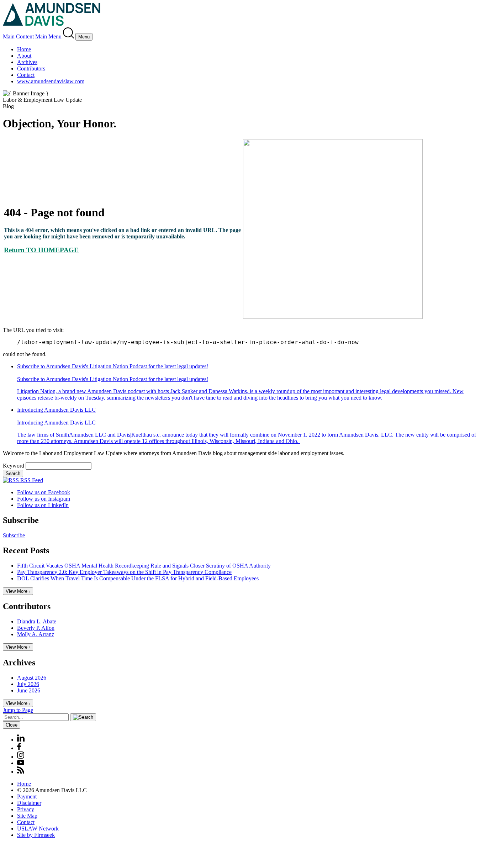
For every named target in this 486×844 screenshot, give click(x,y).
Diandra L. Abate (36, 621)
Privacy (25, 809)
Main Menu (48, 36)
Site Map (27, 816)
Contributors (31, 68)
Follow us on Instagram (43, 499)
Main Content (18, 36)
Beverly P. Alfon (35, 628)
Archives (27, 62)
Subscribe (14, 535)
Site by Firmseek (36, 835)
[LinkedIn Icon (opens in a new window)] (21, 740)
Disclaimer (29, 803)
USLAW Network (38, 828)
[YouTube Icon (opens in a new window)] (20, 763)
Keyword (13, 466)
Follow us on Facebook (43, 492)
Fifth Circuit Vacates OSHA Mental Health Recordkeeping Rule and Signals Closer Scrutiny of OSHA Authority (144, 566)
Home (24, 49)
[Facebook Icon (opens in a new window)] (19, 748)
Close (11, 725)
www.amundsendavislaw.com (50, 81)
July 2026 (28, 684)
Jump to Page (18, 710)
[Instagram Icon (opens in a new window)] (21, 757)
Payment (27, 796)
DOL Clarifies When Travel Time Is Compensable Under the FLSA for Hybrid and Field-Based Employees (138, 578)
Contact (26, 75)
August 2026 (31, 678)
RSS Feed (31, 480)
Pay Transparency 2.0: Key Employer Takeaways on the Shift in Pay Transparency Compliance (124, 572)
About (24, 56)
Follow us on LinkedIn (43, 505)
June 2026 (28, 690)
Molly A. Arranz (35, 634)
